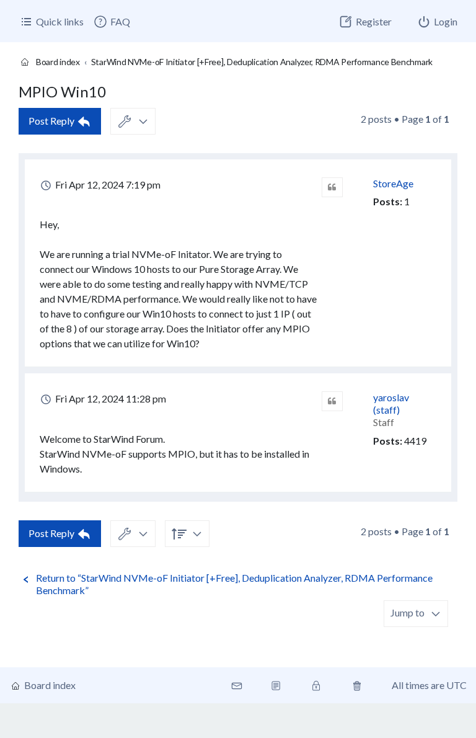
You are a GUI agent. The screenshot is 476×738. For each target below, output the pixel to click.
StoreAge (393, 183)
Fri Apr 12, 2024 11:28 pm (109, 398)
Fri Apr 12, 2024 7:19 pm (107, 184)
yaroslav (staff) (391, 403)
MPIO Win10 (62, 91)
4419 (415, 441)
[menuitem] (111, 22)
